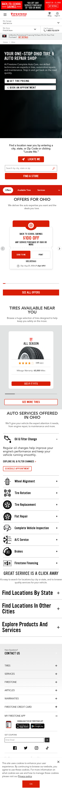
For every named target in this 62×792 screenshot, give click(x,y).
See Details (31, 261)
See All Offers (31, 292)
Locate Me (34, 159)
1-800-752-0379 (52, 31)
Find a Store (53, 168)
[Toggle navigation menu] (59, 190)
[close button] (58, 761)
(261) (42, 363)
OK (31, 784)
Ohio (13, 42)
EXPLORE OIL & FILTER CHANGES (18, 461)
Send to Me (21, 254)
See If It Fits (31, 383)
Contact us (12, 653)
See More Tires (31, 402)
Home (5, 42)
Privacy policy (25, 776)
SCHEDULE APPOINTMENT (17, 468)
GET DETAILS (23, 37)
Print (41, 254)
